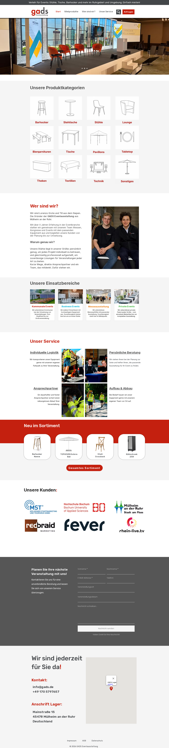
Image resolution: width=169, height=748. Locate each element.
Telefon (110, 578)
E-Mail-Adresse (84, 578)
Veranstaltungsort (86, 587)
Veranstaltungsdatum (87, 597)
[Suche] (118, 12)
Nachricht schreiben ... (87, 606)
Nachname (112, 569)
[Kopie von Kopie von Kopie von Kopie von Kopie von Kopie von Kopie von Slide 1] (82, 68)
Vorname (82, 569)
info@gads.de (43, 687)
